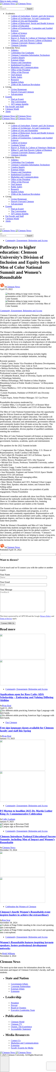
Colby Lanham (8, 819)
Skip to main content (9, 1)
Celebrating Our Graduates (22, 53)
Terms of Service (6, 619)
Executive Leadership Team (23, 1010)
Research (15, 79)
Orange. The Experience (21, 1026)
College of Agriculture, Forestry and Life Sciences (32, 16)
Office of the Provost (20, 72)
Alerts (8, 111)
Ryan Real (6, 705)
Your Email (5, 582)
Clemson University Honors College (26, 43)
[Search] (1, 226)
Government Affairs (19, 984)
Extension (15, 991)
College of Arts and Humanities (24, 21)
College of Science (19, 33)
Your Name (5, 574)
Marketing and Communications (24, 67)
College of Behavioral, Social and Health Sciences (32, 23)
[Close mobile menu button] (1, 6)
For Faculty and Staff (14, 106)
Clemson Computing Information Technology (30, 55)
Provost (14, 1005)
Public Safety (16, 77)
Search (29, 9)
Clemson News (13, 287)
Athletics (14, 50)
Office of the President (20, 70)
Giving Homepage (19, 89)
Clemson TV (16, 1024)
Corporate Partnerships (20, 986)
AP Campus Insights (19, 104)
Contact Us (16, 1040)
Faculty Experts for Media (22, 1048)
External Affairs (17, 60)
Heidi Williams (8, 953)
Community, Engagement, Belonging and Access (26, 240)
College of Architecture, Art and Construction (30, 18)
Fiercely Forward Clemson (22, 92)
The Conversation (18, 101)
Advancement (17, 94)
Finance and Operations (21, 62)
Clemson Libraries (19, 45)
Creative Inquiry (18, 57)
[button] (1, 228)
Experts (8, 97)
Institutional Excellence (21, 65)
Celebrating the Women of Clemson (20, 906)
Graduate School (18, 35)
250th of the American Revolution (25, 84)
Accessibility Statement (21, 1029)
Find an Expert (17, 99)
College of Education (20, 26)
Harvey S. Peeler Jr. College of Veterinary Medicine (33, 38)
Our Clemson (11, 722)
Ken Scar (6, 920)
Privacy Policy (45, 616)
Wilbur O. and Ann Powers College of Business (31, 40)
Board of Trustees (18, 1008)
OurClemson (16, 75)
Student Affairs (17, 82)
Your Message (6, 589)
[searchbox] (12, 8)
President (15, 1003)
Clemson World (12, 109)
